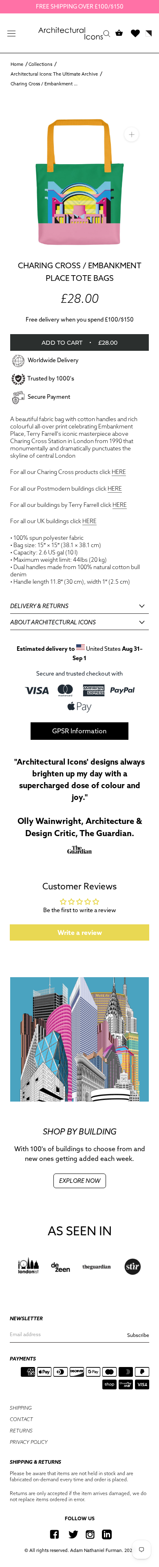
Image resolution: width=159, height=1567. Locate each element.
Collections (40, 64)
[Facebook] (54, 1534)
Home (17, 64)
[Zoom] (131, 134)
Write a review (79, 932)
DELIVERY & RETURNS (39, 606)
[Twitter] (73, 1534)
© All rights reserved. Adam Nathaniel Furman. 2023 (79, 1550)
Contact (21, 1419)
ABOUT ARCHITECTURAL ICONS (53, 622)
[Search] (106, 33)
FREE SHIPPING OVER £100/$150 (80, 6)
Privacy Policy (29, 1442)
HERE (119, 472)
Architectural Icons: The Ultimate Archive (54, 74)
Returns (21, 1431)
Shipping (21, 1408)
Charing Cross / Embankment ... (44, 84)
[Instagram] (90, 1534)
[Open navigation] (11, 33)
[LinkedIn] (107, 1534)
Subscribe (138, 1335)
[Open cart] (119, 33)
